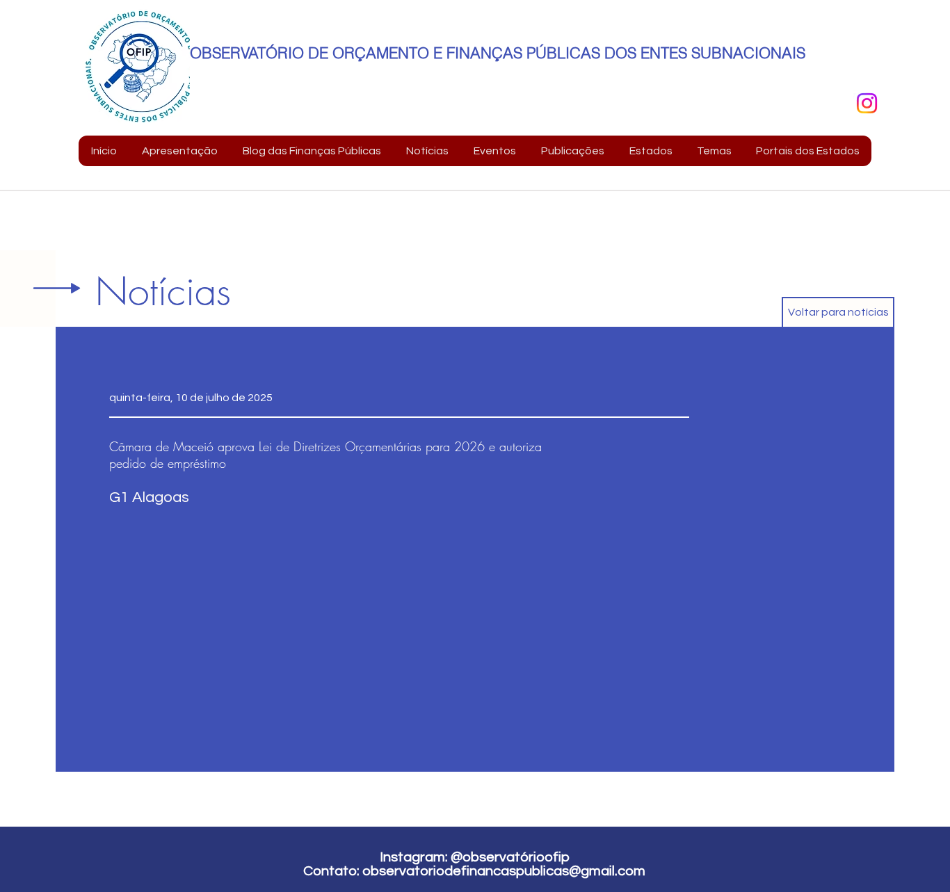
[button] (179, 151)
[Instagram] (866, 103)
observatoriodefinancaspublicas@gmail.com (503, 871)
